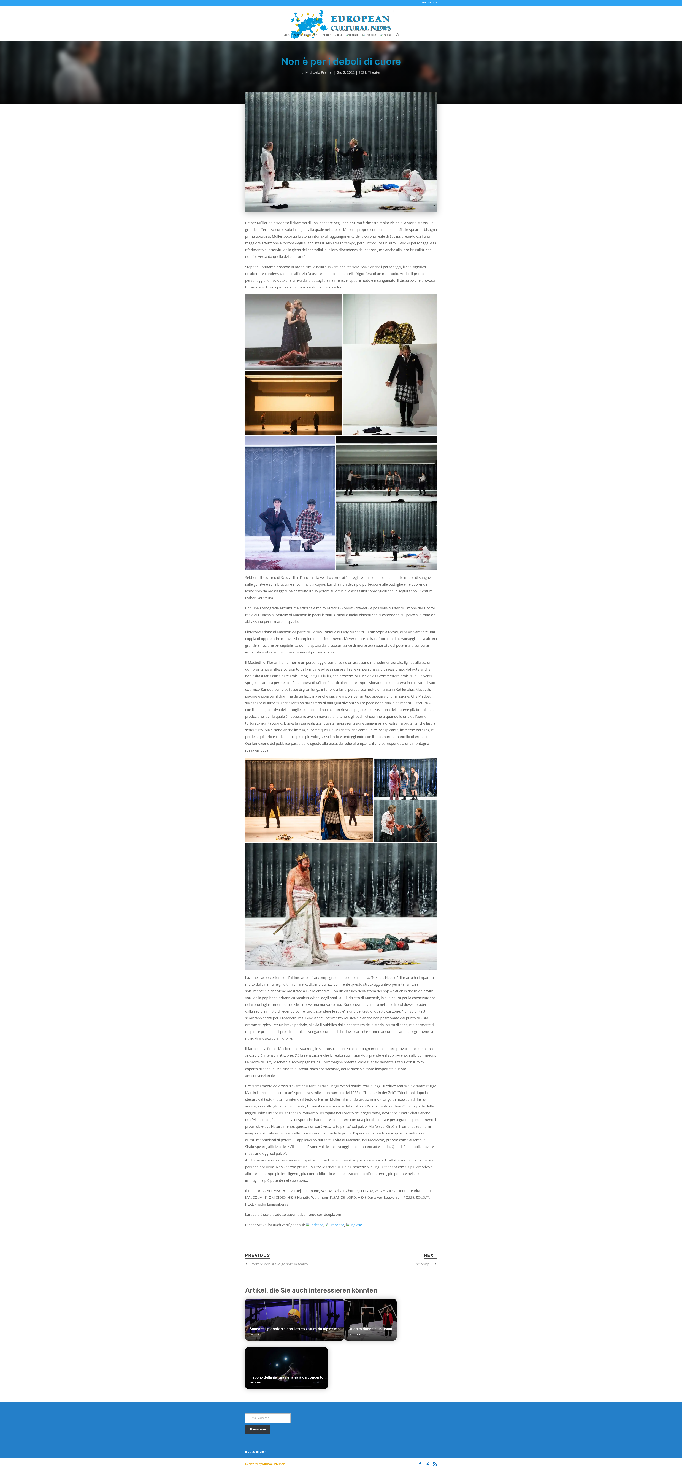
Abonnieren (257, 1429)
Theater (326, 35)
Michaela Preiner (319, 72)
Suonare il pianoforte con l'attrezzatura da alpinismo (295, 1329)
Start (287, 35)
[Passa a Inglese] (385, 37)
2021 (362, 72)
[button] (293, 332)
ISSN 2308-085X (429, 3)
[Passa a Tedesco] (352, 37)
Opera (338, 35)
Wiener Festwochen (305, 35)
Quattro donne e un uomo (370, 1329)
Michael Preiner (273, 1464)
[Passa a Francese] (369, 37)
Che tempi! (422, 1264)
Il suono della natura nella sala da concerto (286, 1377)
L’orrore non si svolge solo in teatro (279, 1264)
